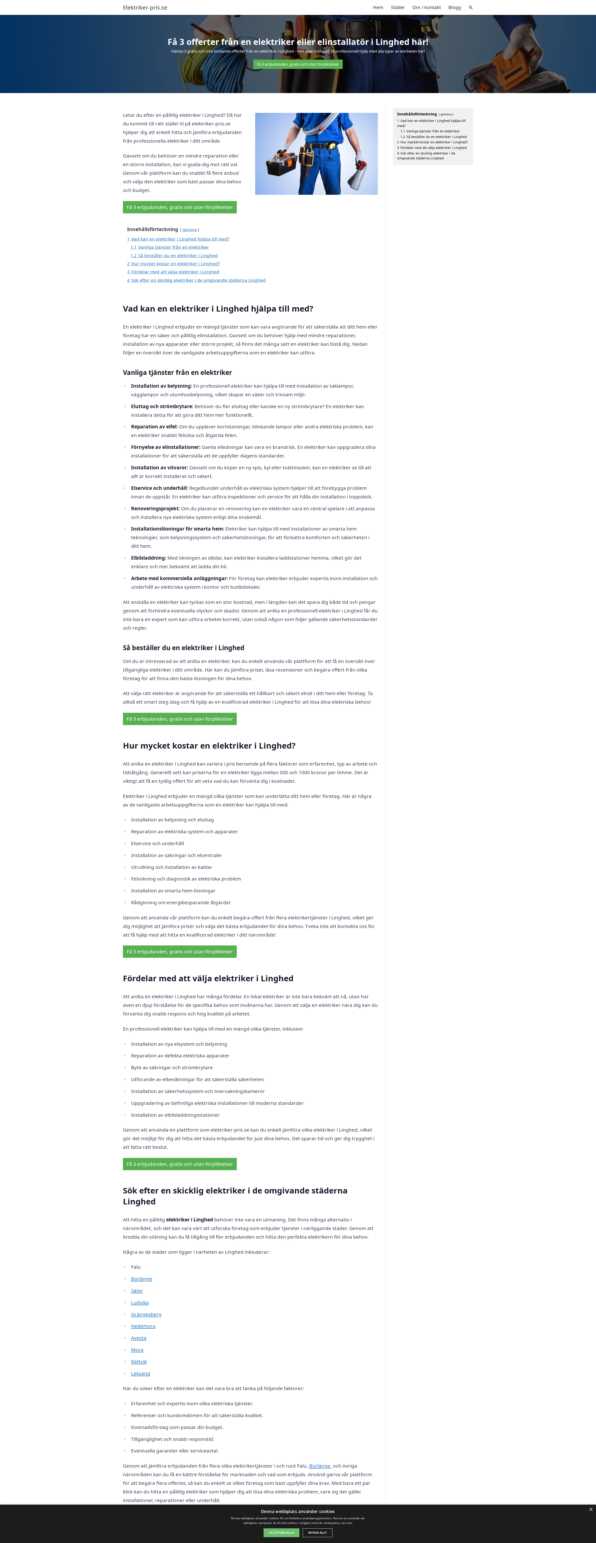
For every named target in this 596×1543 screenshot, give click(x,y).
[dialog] (298, 1524)
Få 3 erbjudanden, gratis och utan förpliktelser (298, 64)
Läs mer (347, 1523)
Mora (137, 1349)
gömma (190, 229)
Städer (398, 7)
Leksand (140, 1373)
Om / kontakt (426, 7)
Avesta (138, 1338)
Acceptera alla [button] (281, 1533)
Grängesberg (146, 1314)
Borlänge (141, 1278)
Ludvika (140, 1302)
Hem (378, 7)
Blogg (454, 7)
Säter (137, 1290)
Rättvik (139, 1361)
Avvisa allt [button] (317, 1533)
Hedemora (143, 1326)
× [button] (591, 1509)
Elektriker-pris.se (145, 7)
